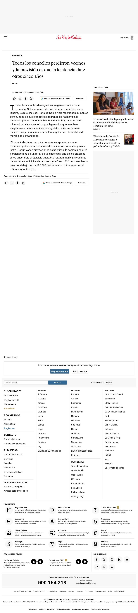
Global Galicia (111, 403)
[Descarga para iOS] (34, 561)
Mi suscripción (11, 395)
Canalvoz (80, 591)
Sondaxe (71, 591)
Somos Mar (76, 442)
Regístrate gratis (59, 371)
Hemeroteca (10, 404)
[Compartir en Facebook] (25, 98)
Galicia (74, 398)
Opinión (75, 416)
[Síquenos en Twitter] (104, 559)
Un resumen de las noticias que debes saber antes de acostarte (72, 510)
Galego (109, 382)
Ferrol (40, 420)
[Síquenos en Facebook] (97, 559)
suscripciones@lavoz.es (86, 583)
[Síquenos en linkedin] (119, 559)
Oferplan (8, 463)
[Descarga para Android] (40, 561)
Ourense (42, 433)
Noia (54, 176)
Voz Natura (89, 591)
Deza (40, 416)
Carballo (42, 411)
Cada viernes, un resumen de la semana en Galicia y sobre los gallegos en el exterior (29, 532)
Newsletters (9, 424)
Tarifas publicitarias (13, 454)
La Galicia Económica (81, 450)
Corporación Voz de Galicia (22, 591)
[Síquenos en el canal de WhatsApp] (104, 567)
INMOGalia (9, 467)
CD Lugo (75, 479)
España (75, 407)
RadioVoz (63, 591)
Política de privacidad (46, 609)
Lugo (40, 429)
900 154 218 (52, 582)
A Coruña (42, 394)
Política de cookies (63, 609)
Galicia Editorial (119, 591)
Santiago (42, 442)
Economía (76, 403)
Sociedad (75, 424)
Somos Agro (77, 438)
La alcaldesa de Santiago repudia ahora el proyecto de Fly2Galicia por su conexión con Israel (113, 122)
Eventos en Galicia (13, 472)
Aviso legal (33, 609)
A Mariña (42, 398)
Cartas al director (12, 439)
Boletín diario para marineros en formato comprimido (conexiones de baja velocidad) (115, 521)
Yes (106, 459)
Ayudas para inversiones (16, 491)
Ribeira (48, 176)
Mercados (109, 450)
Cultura (74, 429)
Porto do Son (38, 176)
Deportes (75, 420)
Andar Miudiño (78, 483)
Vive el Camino (112, 433)
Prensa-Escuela (100, 591)
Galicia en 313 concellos (49, 450)
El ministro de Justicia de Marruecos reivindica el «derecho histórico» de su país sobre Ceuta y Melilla (106, 141)
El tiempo (75, 455)
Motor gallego (77, 496)
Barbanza (42, 407)
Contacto (8, 476)
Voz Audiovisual (52, 591)
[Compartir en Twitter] (31, 98)
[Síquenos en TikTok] (97, 567)
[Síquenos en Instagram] (112, 559)
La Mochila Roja (112, 438)
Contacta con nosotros (14, 443)
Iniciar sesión (80, 371)
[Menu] (5, 37)
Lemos (41, 424)
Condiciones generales (80, 609)
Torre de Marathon (80, 466)
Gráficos (75, 433)
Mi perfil (8, 419)
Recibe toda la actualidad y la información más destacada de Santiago (30, 544)
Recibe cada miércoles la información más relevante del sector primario (72, 521)
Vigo (40, 446)
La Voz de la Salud (114, 394)
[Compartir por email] (20, 98)
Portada (75, 394)
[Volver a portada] (68, 37)
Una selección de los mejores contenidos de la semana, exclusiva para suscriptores (116, 510)
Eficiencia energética (14, 486)
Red (107, 416)
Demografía (21, 176)
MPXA (110, 591)
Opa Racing (77, 474)
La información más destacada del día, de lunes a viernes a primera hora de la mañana (30, 510)
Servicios (8, 459)
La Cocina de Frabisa (115, 411)
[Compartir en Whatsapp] (14, 98)
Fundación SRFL (39, 591)
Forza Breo (76, 487)
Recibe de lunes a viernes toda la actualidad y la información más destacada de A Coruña (73, 532)
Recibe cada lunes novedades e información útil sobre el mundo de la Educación (30, 521)
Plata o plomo (111, 420)
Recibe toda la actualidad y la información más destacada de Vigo (73, 544)
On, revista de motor (114, 468)
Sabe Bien (110, 398)
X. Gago (96, 129)
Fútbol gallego (78, 492)
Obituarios (76, 446)
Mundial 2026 (77, 461)
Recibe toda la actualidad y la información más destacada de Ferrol (116, 532)
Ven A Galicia (111, 424)
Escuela (109, 463)
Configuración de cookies (100, 609)
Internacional (77, 411)
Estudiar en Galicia (114, 407)
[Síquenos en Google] (112, 567)
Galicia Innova (111, 442)
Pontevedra (43, 438)
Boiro (30, 176)
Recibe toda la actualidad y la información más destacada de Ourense (116, 544)
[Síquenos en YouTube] (127, 559)
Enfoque (109, 429)
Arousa (41, 403)
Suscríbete (9, 408)
